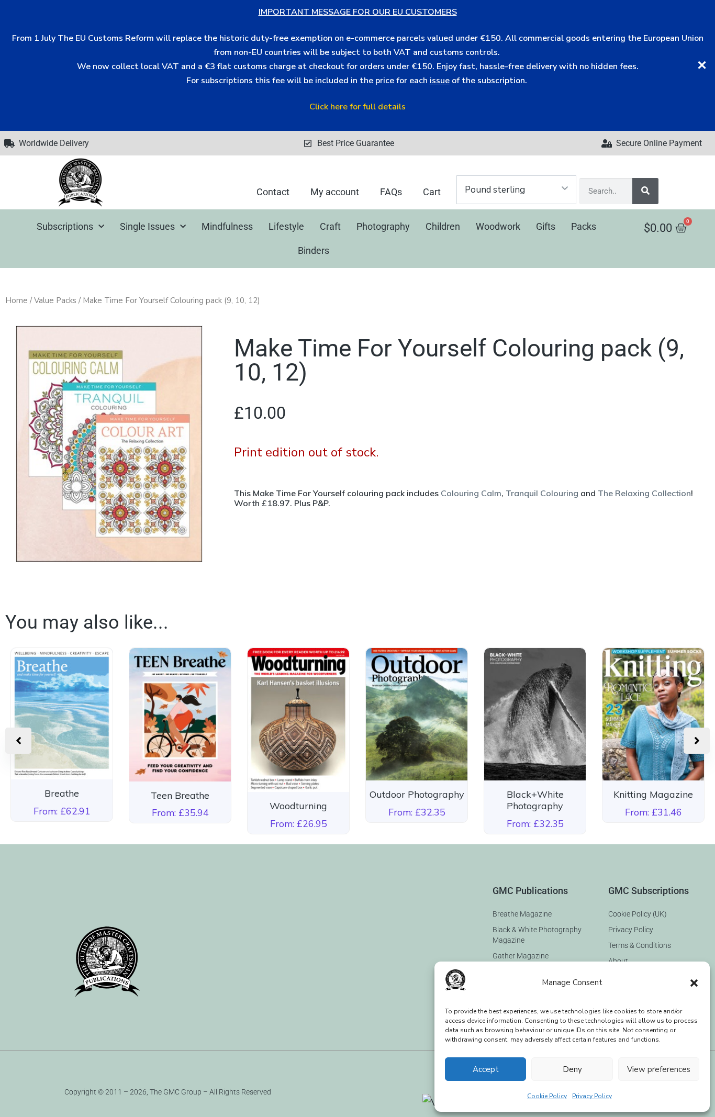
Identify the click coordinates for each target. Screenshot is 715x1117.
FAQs (391, 191)
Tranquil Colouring (542, 493)
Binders (313, 250)
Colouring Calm (471, 493)
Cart (432, 191)
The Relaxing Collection (644, 493)
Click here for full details (357, 107)
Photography (383, 226)
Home (16, 300)
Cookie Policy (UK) (637, 914)
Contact (272, 191)
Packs (583, 226)
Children (443, 226)
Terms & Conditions (639, 945)
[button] (694, 983)
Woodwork (498, 226)
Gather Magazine (521, 956)
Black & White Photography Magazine (537, 934)
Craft (330, 226)
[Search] (645, 191)
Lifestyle (286, 226)
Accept (486, 1069)
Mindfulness (227, 226)
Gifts (545, 226)
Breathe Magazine (522, 914)
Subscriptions (65, 226)
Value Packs (55, 300)
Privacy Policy (592, 1096)
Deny (572, 1069)
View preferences (658, 1069)
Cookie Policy (547, 1096)
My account (334, 191)
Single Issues (147, 226)
